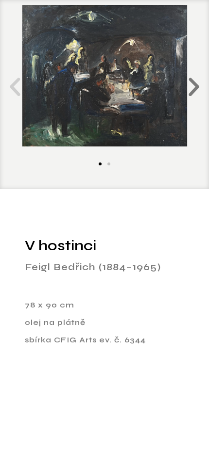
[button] (15, 87)
